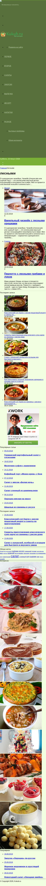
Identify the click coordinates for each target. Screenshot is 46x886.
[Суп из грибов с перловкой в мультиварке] (21, 729)
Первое (7, 56)
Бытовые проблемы (16, 131)
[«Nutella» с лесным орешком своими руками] (21, 657)
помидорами (6, 556)
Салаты (8, 75)
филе (41, 557)
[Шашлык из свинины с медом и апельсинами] (21, 776)
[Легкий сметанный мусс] (21, 800)
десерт (21, 551)
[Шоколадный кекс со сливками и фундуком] (21, 609)
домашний (28, 551)
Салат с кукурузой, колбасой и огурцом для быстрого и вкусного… (21, 358)
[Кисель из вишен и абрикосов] (21, 585)
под (1, 557)
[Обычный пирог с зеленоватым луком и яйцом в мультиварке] (21, 705)
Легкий (2, 551)
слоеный (22, 557)
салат (15, 556)
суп (27, 556)
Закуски (8, 84)
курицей (11, 553)
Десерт (7, 103)
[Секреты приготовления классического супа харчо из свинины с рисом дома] (16, 333)
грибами (15, 551)
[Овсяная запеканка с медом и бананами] (21, 681)
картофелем (40, 551)
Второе (7, 66)
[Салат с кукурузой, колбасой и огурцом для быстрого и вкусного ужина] (16, 355)
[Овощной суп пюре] (21, 824)
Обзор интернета (15, 140)
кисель (5, 553)
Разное (7, 122)
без (5, 551)
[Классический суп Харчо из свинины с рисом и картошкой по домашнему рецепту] (16, 400)
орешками (33, 553)
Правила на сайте (16, 47)
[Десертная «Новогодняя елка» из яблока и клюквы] (21, 753)
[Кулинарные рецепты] (9, 5)
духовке (34, 551)
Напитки (8, 112)
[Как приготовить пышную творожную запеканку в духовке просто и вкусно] (16, 378)
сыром (33, 556)
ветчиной (8, 551)
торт (38, 557)
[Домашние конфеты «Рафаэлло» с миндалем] (21, 848)
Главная (3, 168)
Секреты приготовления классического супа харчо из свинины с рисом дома (24, 336)
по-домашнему (41, 553)
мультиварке (19, 553)
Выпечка (8, 94)
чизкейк (2, 559)
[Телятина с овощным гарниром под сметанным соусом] (21, 633)
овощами (26, 553)
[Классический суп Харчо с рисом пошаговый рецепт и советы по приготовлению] (16, 311)
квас (1, 553)
